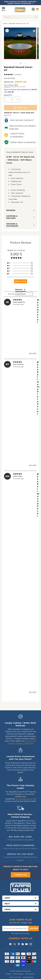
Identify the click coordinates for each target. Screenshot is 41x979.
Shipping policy (28, 977)
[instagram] (31, 944)
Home (5, 23)
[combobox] (20, 17)
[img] (20, 300)
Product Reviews (20, 242)
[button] (3, 9)
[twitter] (15, 944)
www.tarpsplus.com (25, 799)
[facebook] (10, 944)
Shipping (7, 86)
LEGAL (8, 909)
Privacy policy (30, 974)
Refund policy (18, 974)
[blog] (22, 945)
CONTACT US (20, 875)
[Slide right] (25, 63)
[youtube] (26, 944)
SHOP (7, 898)
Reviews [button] (19, 289)
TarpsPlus (19, 971)
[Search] (36, 17)
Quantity (8, 95)
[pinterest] (19, 944)
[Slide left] (15, 63)
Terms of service (15, 977)
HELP (7, 904)
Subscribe (33, 928)
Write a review (20, 281)
